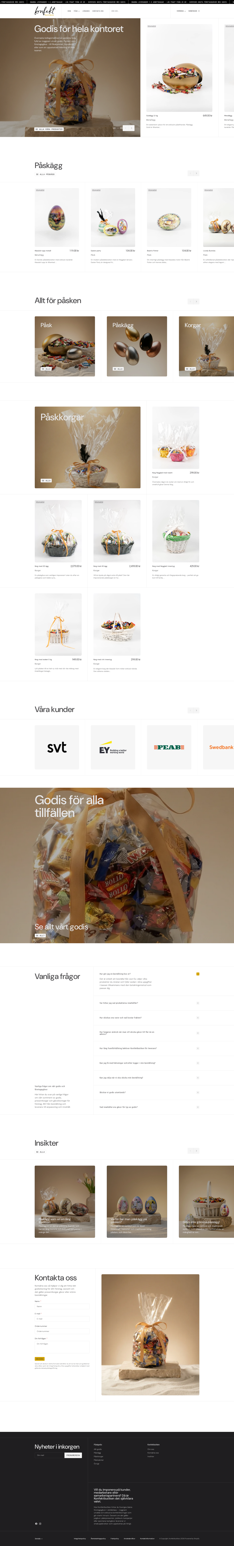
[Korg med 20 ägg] (58, 573)
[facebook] (36, 1523)
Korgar (155, 477)
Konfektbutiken (174, 1539)
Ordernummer (41, 1326)
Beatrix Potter (152, 251)
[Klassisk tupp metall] (57, 257)
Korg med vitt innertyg (102, 659)
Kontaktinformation (147, 1539)
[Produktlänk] (179, 68)
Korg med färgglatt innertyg (163, 566)
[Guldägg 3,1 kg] (179, 122)
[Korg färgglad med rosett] (175, 479)
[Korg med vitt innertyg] (117, 666)
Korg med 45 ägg (100, 566)
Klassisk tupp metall (43, 251)
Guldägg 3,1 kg (152, 116)
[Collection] (65, 346)
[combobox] (140, 11)
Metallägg (150, 120)
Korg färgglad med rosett (162, 473)
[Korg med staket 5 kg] (58, 666)
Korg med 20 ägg (42, 566)
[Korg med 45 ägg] (117, 573)
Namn (38, 1301)
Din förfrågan (41, 1338)
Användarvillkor (129, 1539)
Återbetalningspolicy (98, 1539)
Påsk (93, 255)
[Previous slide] (126, 128)
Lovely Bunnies (209, 251)
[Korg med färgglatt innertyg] (175, 573)
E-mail (38, 1313)
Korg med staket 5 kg (43, 659)
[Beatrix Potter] (169, 257)
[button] (193, 11)
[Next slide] (132, 128)
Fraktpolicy (115, 1539)
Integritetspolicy (80, 1539)
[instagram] (40, 1523)
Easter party (96, 251)
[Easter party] (113, 257)
